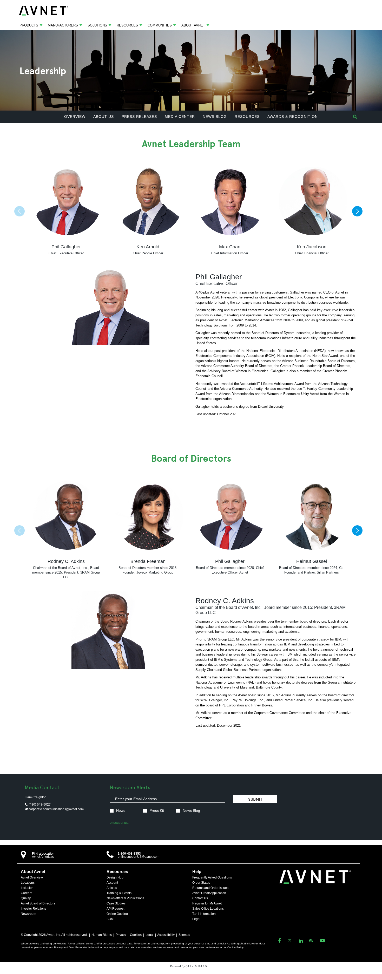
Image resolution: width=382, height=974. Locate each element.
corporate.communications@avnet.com (56, 809)
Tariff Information (204, 914)
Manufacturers (63, 25)
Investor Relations (33, 908)
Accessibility (166, 935)
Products (28, 25)
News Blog (215, 116)
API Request (115, 908)
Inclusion (27, 888)
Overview (74, 116)
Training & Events (119, 893)
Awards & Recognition (292, 116)
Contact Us (200, 898)
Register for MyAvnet (207, 903)
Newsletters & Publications (125, 898)
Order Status (201, 882)
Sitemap (184, 935)
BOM (110, 919)
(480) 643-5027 (39, 804)
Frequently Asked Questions (212, 877)
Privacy (121, 935)
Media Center (180, 116)
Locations (28, 882)
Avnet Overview (32, 877)
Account (112, 882)
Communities (160, 25)
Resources (127, 25)
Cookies (136, 935)
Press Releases (139, 116)
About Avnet (193, 25)
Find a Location (43, 853)
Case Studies (116, 903)
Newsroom (28, 914)
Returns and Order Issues (210, 888)
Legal (196, 919)
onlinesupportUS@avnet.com (138, 857)
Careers (26, 893)
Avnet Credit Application (209, 893)
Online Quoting (117, 914)
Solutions (97, 25)
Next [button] (357, 211)
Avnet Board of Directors (38, 903)
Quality (26, 898)
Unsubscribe (119, 822)
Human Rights (101, 935)
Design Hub (115, 877)
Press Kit (156, 811)
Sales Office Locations (208, 908)
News (120, 811)
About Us (103, 116)
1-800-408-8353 (129, 853)
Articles (112, 888)
